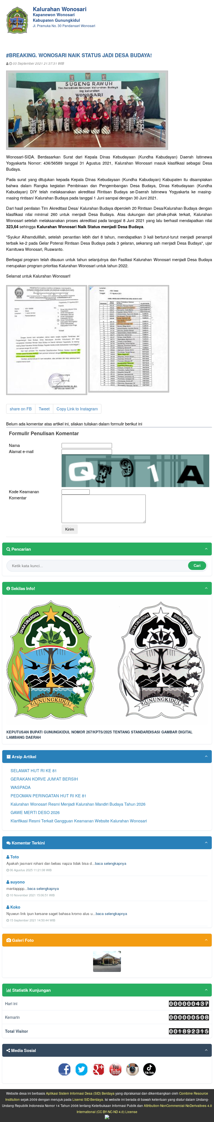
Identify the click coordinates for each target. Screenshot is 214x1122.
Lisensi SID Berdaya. (88, 1099)
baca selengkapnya (110, 863)
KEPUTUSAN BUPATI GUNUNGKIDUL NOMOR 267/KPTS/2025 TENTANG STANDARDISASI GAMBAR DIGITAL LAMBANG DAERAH (99, 734)
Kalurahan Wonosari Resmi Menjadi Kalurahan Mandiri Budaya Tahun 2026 (78, 804)
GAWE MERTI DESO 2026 (35, 812)
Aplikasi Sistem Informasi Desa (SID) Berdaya (80, 1093)
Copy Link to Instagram (77, 408)
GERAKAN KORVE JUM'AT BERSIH (44, 779)
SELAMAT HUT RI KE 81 (34, 770)
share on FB (21, 408)
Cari (197, 566)
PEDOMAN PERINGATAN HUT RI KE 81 (48, 795)
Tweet (44, 408)
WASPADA (21, 787)
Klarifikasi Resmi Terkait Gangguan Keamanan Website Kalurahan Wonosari (79, 821)
